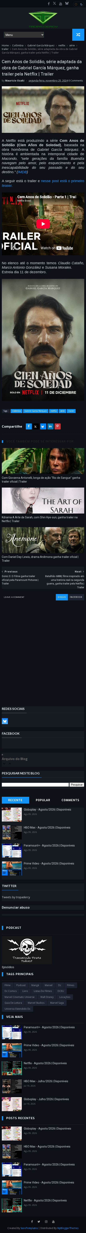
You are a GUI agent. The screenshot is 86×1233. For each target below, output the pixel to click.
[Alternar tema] (78, 4)
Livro (25, 991)
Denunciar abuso (16, 907)
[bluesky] (67, 4)
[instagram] (46, 1221)
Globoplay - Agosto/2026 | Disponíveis (47, 809)
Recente (15, 800)
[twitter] (39, 1221)
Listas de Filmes (43, 991)
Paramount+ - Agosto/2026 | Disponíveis (49, 845)
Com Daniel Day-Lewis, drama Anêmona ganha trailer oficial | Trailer (40, 558)
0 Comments (75, 80)
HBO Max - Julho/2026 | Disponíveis (46, 1081)
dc (59, 985)
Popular (43, 800)
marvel (48, 985)
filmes (70, 985)
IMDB (22, 172)
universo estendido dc (17, 1008)
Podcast (21, 985)
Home (5, 45)
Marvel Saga (57, 1002)
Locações (64, 997)
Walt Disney (47, 997)
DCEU (61, 991)
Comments (70, 800)
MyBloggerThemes (67, 1228)
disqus (62, 597)
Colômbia (17, 45)
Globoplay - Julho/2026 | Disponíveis (46, 1099)
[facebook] (49, 4)
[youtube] (60, 4)
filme (8, 985)
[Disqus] (43, 650)
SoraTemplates (29, 1228)
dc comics (11, 991)
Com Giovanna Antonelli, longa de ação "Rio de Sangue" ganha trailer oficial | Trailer (41, 479)
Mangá (35, 985)
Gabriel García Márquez (40, 45)
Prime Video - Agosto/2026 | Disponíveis (49, 863)
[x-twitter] (54, 4)
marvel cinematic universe (20, 997)
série (72, 45)
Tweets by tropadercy (16, 897)
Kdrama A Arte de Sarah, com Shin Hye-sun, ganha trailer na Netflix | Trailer (40, 519)
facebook (76, 597)
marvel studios (36, 1002)
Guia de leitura (13, 1002)
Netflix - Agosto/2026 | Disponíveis (45, 1063)
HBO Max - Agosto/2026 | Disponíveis (47, 827)
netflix (61, 45)
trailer (5, 49)
